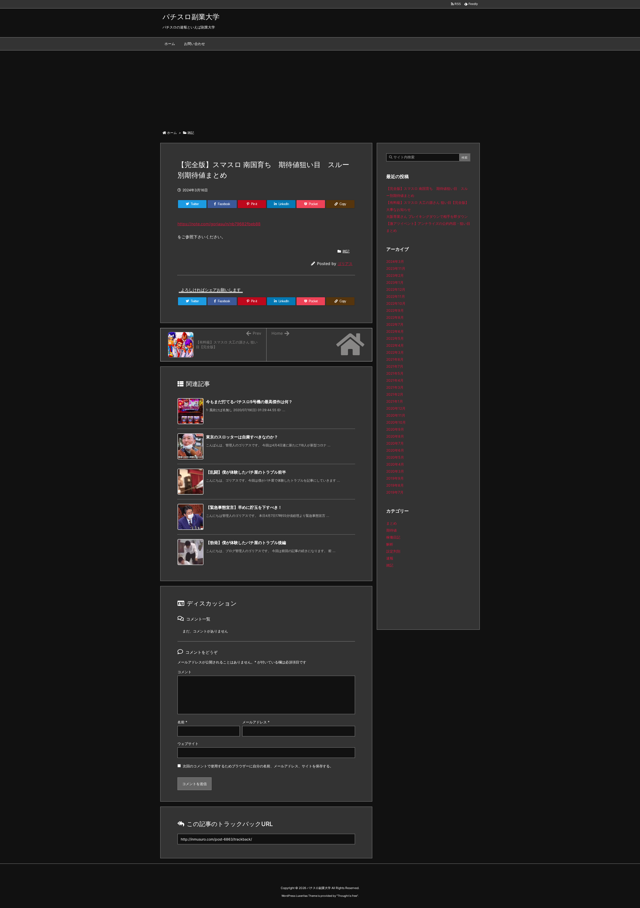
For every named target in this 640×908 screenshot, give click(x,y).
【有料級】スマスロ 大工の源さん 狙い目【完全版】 (427, 202)
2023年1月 (395, 282)
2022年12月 (395, 289)
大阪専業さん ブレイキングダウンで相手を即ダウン (427, 216)
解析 (389, 544)
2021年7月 (394, 366)
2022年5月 (395, 338)
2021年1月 (394, 401)
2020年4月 (395, 464)
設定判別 (393, 551)
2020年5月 (395, 457)
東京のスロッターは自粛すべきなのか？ (242, 436)
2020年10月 (396, 422)
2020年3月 (395, 471)
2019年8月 (395, 485)
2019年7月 (395, 492)
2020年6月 (395, 450)
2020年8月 (395, 436)
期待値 (391, 530)
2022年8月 (395, 317)
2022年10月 (396, 303)
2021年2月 (394, 394)
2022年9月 (395, 310)
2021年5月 (395, 373)
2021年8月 (395, 359)
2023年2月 (395, 275)
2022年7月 (395, 324)
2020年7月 (395, 443)
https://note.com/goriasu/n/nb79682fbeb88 (219, 223)
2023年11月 (395, 268)
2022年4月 (395, 345)
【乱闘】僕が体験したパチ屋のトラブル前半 (246, 472)
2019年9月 (395, 478)
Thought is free (347, 896)
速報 (389, 558)
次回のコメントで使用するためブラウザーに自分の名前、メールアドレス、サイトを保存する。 (258, 766)
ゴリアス (345, 263)
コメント (185, 672)
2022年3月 (395, 352)
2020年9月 (395, 429)
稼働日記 (393, 537)
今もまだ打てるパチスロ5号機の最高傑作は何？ (249, 401)
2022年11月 (395, 296)
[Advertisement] (320, 88)
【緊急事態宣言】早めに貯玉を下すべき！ (244, 507)
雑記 (191, 133)
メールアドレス (256, 722)
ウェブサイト (188, 743)
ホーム (172, 133)
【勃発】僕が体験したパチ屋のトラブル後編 (246, 542)
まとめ (391, 523)
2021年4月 (395, 380)
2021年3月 (395, 387)
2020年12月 (396, 408)
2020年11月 (395, 415)
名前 (182, 722)
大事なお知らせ (398, 209)
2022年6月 (395, 331)
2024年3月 (395, 261)
